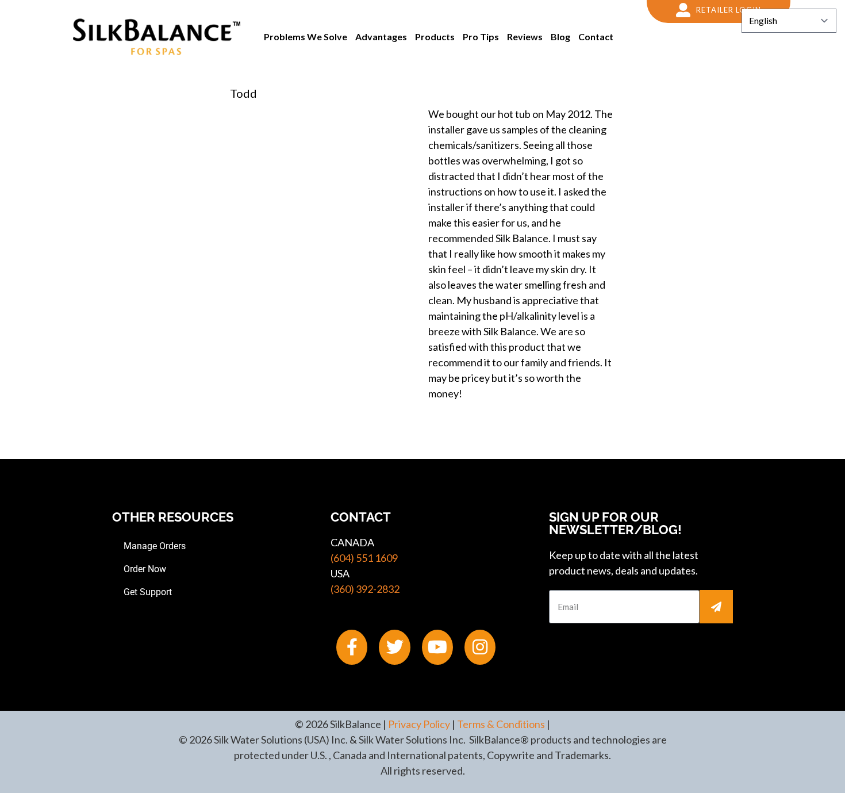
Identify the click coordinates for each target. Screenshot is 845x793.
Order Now (145, 569)
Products (435, 36)
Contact (595, 36)
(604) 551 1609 (364, 557)
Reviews (525, 36)
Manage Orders (155, 546)
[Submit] (716, 606)
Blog (560, 36)
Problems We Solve (305, 36)
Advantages (381, 36)
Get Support (148, 592)
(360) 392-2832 (365, 589)
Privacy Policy (419, 724)
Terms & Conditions (501, 724)
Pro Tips (481, 36)
